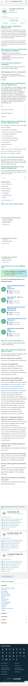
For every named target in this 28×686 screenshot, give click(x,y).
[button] (26, 1)
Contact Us (17, 665)
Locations (14, 23)
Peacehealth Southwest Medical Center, (11, 520)
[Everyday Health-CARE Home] (13, 1)
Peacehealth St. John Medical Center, (11, 525)
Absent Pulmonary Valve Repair (9, 129)
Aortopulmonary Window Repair (9, 140)
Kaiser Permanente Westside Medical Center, (12, 522)
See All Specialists (7, 576)
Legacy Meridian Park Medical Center (11, 548)
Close (25, 681)
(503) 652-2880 (14, 20)
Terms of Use (4, 665)
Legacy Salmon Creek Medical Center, (11, 523)
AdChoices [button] (17, 672)
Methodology (4, 674)
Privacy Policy (4, 663)
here (10, 103)
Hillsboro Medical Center (8, 569)
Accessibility (4, 672)
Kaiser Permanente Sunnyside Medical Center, (13, 519)
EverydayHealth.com (6, 427)
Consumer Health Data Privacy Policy (5, 668)
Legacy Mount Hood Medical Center (11, 390)
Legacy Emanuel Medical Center (14, 388)
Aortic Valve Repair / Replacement (10, 138)
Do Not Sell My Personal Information (19, 668)
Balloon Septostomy (7, 144)
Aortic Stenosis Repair (7, 136)
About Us (17, 663)
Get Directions (5, 224)
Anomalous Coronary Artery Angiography (12, 132)
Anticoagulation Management (9, 134)
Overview (5, 23)
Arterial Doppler (6, 142)
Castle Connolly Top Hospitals (16, 413)
